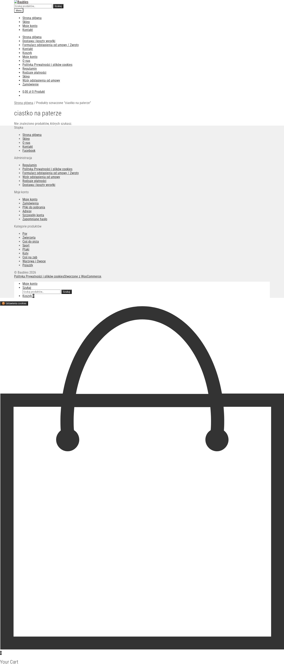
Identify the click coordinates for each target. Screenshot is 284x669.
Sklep (26, 22)
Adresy (27, 211)
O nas (26, 61)
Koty (25, 253)
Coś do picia (30, 241)
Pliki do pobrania (33, 207)
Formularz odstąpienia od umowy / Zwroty (50, 45)
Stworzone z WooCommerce (82, 276)
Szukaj (58, 6)
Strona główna (32, 18)
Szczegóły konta (33, 215)
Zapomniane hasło (34, 219)
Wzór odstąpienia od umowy (41, 80)
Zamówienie (30, 84)
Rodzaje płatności (34, 73)
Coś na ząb (29, 257)
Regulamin (29, 69)
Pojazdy (27, 265)
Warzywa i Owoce (34, 261)
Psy (24, 234)
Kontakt (27, 30)
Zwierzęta (29, 238)
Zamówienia (30, 203)
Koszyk (27, 53)
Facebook (28, 151)
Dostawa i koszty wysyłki (38, 41)
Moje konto (29, 26)
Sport (26, 245)
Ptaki (25, 249)
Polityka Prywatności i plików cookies (47, 65)
